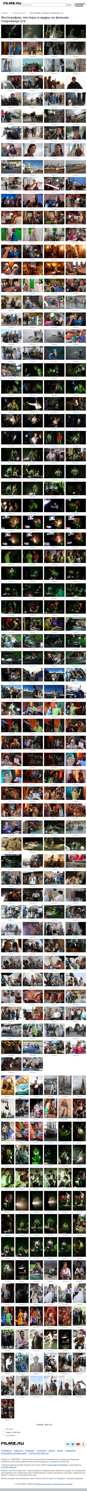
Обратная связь (44, 1484)
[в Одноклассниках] (83, 1444)
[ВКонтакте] (68, 1444)
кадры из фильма (13, 1432)
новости (18, 1451)
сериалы (41, 1451)
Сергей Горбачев (9, 1467)
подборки (70, 1451)
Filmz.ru (44, 1462)
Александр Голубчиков (57, 1465)
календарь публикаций (13, 1453)
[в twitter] (73, 1444)
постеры (9, 1429)
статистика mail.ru (38, 1453)
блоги (51, 1451)
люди (60, 1451)
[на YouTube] (78, 1444)
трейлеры (6, 1451)
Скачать (11, 39)
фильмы (29, 1451)
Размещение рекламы (63, 1484)
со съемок (10, 1435)
